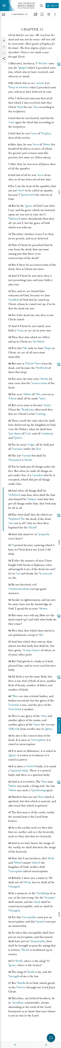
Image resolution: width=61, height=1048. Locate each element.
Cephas (46, 133)
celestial (14, 705)
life (25, 348)
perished (39, 341)
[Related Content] (49, 14)
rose (11, 122)
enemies (18, 449)
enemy (27, 455)
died (20, 107)
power (18, 438)
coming (40, 414)
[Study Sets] (35, 14)
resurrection (39, 383)
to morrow (46, 573)
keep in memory (19, 87)
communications (19, 589)
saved (40, 83)
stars (37, 724)
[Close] (4, 41)
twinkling (43, 893)
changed (14, 887)
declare (43, 63)
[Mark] (4, 47)
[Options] (55, 14)
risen (38, 363)
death (44, 379)
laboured (14, 219)
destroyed (15, 460)
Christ (29, 363)
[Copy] (4, 53)
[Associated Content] (58, 64)
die (38, 394)
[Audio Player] (51, 1038)
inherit (36, 863)
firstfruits (42, 368)
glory (49, 729)
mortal (41, 921)
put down (15, 433)
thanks (22, 983)
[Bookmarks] (42, 14)
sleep (27, 882)
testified (14, 300)
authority (47, 433)
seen (34, 133)
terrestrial (15, 709)
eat (18, 573)
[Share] (4, 59)
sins (36, 107)
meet (21, 190)
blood (18, 863)
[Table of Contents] (3, 14)
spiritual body (19, 770)
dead (32, 527)
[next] (45, 1044)
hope (48, 348)
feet (39, 449)
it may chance (31, 650)
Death (25, 950)
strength (14, 976)
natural (31, 766)
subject (32, 499)
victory (21, 987)
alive (42, 398)
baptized (14, 519)
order (47, 405)
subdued (14, 495)
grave (12, 965)
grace (29, 206)
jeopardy (44, 534)
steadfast (18, 1003)
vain (20, 330)
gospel (23, 68)
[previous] (15, 1044)
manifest (38, 475)
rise (11, 523)
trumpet (50, 898)
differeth (14, 729)
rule (28, 433)
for (23, 519)
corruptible (30, 917)
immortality (38, 941)
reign (31, 445)
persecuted (28, 195)
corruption (38, 740)
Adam (27, 394)
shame (43, 608)
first (44, 782)
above (46, 144)
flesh (51, 858)
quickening (39, 790)
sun (44, 716)
